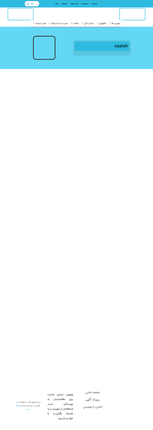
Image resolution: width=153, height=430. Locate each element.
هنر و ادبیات (40, 23)
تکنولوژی (102, 23)
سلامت (76, 23)
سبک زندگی (89, 23)
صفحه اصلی (95, 4)
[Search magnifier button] (28, 3)
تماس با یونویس (74, 4)
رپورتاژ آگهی (64, 4)
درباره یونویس (85, 4)
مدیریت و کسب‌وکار (59, 23)
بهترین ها (115, 23)
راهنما (56, 4)
